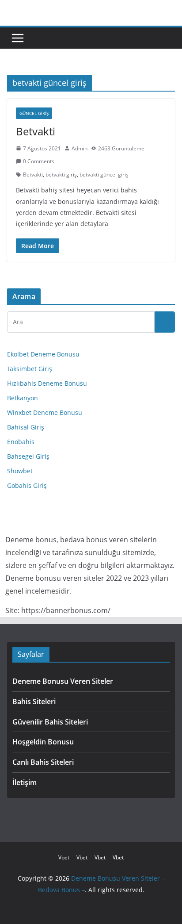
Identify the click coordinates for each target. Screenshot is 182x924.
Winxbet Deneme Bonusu (44, 412)
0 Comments (38, 161)
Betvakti (35, 131)
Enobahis (20, 441)
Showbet (20, 471)
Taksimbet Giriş (29, 368)
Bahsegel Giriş (28, 456)
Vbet (63, 857)
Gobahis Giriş (27, 485)
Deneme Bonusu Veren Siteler (62, 681)
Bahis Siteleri (34, 701)
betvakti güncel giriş (104, 174)
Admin (79, 148)
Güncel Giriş (34, 113)
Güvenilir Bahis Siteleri (50, 722)
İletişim (24, 782)
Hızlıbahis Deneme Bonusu (47, 383)
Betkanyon (22, 398)
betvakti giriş (61, 174)
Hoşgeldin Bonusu (43, 742)
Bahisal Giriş (25, 427)
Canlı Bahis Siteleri (43, 762)
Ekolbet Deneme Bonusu (43, 354)
